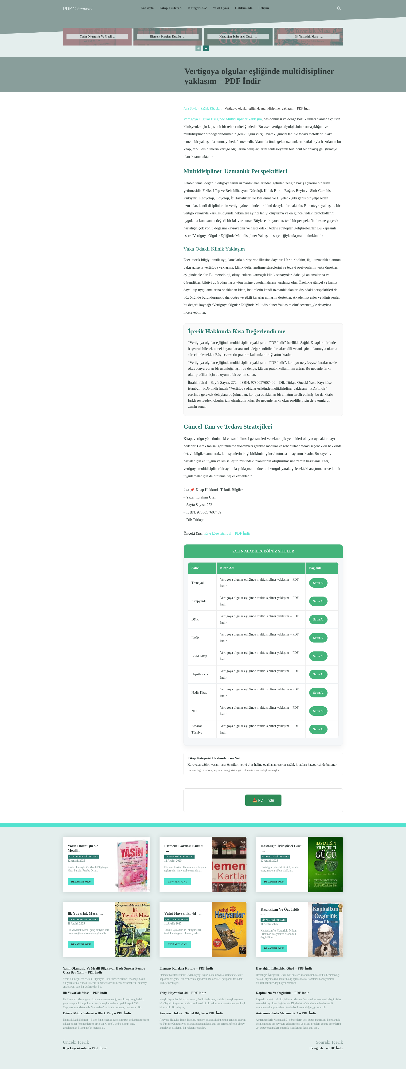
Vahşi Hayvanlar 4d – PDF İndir (183, 993)
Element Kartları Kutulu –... (167, 36)
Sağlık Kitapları (211, 108)
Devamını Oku (81, 881)
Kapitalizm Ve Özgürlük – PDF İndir (282, 993)
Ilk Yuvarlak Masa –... (309, 36)
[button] (339, 8)
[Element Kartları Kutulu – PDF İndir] (229, 864)
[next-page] (206, 48)
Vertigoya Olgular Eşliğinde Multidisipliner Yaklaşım (222, 119)
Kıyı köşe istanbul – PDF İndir (227, 533)
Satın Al (318, 583)
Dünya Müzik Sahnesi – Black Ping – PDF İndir (97, 1013)
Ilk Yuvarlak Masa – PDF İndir (85, 993)
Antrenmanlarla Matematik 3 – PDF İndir (286, 1013)
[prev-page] (198, 48)
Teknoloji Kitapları (179, 857)
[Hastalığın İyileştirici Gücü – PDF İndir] (325, 864)
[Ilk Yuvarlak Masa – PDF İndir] (132, 929)
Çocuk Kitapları (176, 919)
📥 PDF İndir (263, 800)
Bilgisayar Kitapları (83, 857)
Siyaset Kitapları (274, 920)
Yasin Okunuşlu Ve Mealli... (97, 36)
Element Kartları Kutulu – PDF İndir (186, 968)
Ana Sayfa (190, 108)
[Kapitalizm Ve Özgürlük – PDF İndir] (325, 929)
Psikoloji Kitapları (275, 857)
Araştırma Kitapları (83, 919)
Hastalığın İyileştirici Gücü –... (238, 36)
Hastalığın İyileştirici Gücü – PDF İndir (284, 968)
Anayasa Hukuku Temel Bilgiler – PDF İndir (191, 1013)
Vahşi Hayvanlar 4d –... (183, 913)
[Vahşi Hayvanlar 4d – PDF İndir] (229, 929)
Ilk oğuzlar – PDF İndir (326, 1048)
